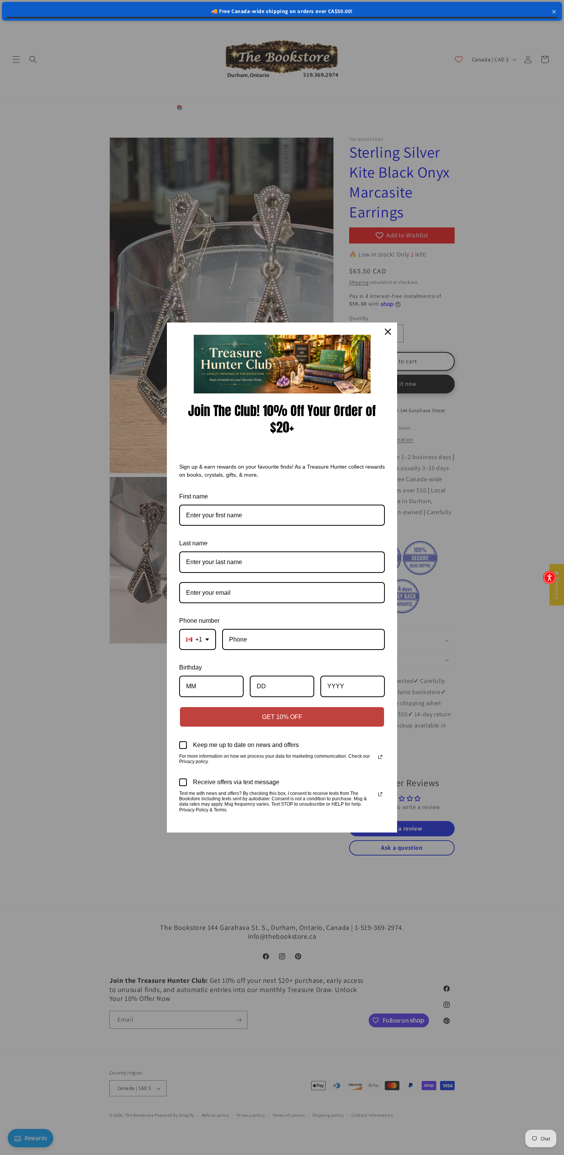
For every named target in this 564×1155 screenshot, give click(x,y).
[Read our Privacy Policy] (380, 757)
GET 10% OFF (282, 717)
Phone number (199, 620)
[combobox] (197, 639)
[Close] (388, 331)
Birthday (190, 667)
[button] (549, 577)
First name (193, 496)
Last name (193, 543)
